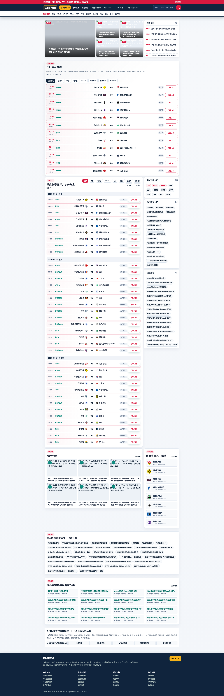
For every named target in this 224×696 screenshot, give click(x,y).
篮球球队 (116, 682)
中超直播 (150, 207)
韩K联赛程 (101, 643)
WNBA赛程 (123, 643)
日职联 (88, 14)
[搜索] (178, 7)
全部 (85, 181)
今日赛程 (64, 7)
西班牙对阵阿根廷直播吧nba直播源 (158, 327)
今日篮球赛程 (47, 679)
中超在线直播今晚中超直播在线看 (157, 243)
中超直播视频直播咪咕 (154, 225)
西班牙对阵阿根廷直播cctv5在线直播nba (160, 331)
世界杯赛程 (47, 685)
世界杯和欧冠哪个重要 (82, 552)
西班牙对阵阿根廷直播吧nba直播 (157, 336)
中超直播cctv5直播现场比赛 (156, 234)
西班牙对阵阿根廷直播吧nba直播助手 (159, 318)
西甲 (111, 14)
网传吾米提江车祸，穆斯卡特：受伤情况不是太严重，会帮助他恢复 (164, 39)
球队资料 (132, 7)
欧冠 (106, 14)
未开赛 (137, 181)
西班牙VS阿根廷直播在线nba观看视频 (159, 296)
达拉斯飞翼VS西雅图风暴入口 (57, 643)
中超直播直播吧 (152, 216)
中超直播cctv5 (152, 238)
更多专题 (174, 586)
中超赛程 (79, 643)
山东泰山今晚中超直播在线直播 (157, 261)
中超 (53, 14)
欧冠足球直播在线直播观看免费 (127, 552)
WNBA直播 (169, 207)
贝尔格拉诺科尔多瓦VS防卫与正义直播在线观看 (162, 345)
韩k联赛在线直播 (152, 265)
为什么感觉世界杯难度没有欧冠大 (59, 552)
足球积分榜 (167, 643)
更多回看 (138, 456)
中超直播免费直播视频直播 (155, 230)
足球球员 (116, 679)
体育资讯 (119, 7)
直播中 (129, 181)
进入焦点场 (175, 658)
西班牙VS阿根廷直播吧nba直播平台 (158, 300)
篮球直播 (85, 8)
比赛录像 (81, 682)
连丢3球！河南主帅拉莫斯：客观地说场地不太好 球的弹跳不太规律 (164, 29)
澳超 (154, 194)
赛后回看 (107, 7)
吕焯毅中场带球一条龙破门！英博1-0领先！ (164, 55)
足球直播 (76, 8)
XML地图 (84, 692)
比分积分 (95, 7)
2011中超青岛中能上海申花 (155, 278)
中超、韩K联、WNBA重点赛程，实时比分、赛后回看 (66, 2)
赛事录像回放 (170, 212)
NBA (72, 14)
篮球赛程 (103, 81)
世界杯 (117, 14)
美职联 (95, 14)
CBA (77, 14)
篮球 (121, 181)
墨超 (161, 194)
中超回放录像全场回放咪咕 (155, 256)
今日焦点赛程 (47, 682)
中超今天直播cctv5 (153, 252)
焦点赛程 (46, 14)
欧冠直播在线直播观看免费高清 (152, 552)
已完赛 (129, 185)
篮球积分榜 (82, 679)
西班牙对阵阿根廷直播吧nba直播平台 (159, 322)
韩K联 (59, 14)
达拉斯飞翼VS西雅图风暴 (155, 212)
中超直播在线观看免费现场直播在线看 (159, 221)
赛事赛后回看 (144, 643)
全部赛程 (51, 81)
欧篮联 (168, 194)
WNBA (65, 14)
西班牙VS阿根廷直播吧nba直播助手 (158, 305)
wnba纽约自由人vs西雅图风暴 (156, 287)
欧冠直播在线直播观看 (55, 557)
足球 (115, 181)
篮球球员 (116, 685)
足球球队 (116, 675)
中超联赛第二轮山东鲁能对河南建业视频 (159, 283)
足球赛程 (93, 81)
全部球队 (174, 456)
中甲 (82, 14)
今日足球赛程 (47, 675)
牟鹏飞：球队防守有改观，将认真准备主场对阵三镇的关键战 (164, 45)
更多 (176, 23)
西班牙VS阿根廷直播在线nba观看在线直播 (160, 291)
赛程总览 (178, 2)
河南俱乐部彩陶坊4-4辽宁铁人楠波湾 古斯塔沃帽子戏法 (164, 34)
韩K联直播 (159, 207)
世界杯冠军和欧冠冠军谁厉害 (103, 552)
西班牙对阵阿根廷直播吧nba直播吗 (158, 314)
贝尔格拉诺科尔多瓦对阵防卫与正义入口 (159, 340)
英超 (101, 14)
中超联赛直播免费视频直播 (155, 247)
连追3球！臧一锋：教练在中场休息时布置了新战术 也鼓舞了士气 (164, 50)
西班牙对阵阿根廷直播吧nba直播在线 (159, 309)
